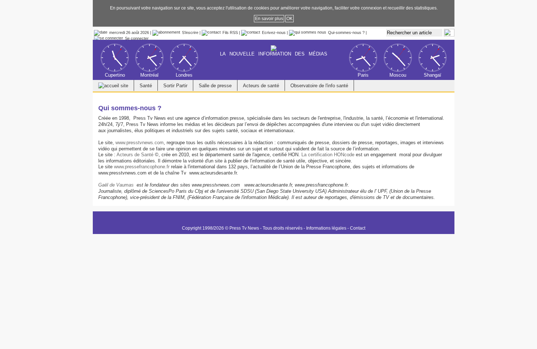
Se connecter (137, 38)
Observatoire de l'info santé (319, 85)
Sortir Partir (175, 85)
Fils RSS (230, 32)
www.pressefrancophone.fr (142, 166)
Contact (357, 228)
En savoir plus (269, 18)
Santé (146, 85)
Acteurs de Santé (135, 154)
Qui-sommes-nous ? (346, 32)
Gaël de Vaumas (116, 185)
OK (289, 18)
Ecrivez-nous (274, 32)
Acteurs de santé (261, 85)
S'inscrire (190, 32)
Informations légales (326, 228)
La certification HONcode (328, 154)
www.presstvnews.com (139, 142)
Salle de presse (215, 85)
